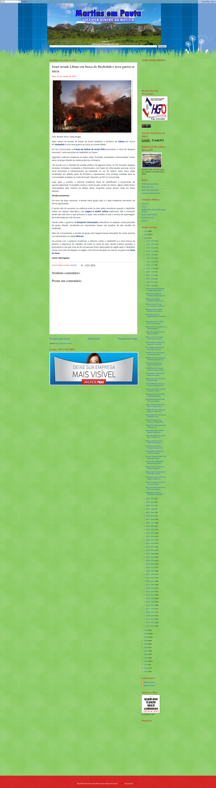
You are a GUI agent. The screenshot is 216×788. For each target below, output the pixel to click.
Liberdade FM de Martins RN (151, 193)
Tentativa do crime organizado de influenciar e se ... (156, 426)
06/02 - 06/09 (150, 554)
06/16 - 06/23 (150, 547)
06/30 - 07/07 (150, 540)
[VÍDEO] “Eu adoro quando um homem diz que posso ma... (155, 359)
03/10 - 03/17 (150, 595)
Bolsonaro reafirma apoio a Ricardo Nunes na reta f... (154, 310)
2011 (146, 671)
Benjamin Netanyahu (87, 222)
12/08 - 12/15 (150, 251)
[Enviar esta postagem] (81, 265)
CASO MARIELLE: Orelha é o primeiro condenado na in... (155, 385)
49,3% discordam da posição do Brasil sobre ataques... (155, 488)
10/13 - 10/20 (150, 279)
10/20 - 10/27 (150, 275)
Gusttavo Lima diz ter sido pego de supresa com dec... (155, 390)
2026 (146, 231)
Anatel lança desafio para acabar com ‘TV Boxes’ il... (155, 436)
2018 (146, 647)
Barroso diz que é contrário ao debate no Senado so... (155, 468)
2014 (146, 661)
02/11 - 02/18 (150, 609)
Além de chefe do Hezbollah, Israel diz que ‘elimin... (155, 462)
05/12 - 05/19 (150, 564)
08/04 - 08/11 (150, 523)
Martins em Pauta (149, 682)
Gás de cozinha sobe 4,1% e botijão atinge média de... (154, 442)
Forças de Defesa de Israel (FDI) (89, 149)
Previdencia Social (147, 218)
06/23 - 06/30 (150, 543)
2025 (146, 234)
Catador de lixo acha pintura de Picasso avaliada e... (155, 333)
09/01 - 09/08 (150, 509)
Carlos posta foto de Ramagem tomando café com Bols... (155, 289)
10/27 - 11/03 (150, 272)
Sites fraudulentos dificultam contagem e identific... (155, 452)
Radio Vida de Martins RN (150, 190)
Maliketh (121, 783)
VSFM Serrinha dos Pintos (150, 184)
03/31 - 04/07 (150, 585)
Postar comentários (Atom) (63, 343)
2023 (146, 630)
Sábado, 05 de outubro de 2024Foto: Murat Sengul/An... (156, 295)
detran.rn (144, 221)
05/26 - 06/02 (150, 557)
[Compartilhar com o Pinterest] (94, 265)
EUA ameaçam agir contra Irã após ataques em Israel (155, 348)
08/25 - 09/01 (150, 512)
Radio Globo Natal (147, 187)
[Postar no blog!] (88, 265)
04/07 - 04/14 (150, 581)
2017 (146, 651)
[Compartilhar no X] (90, 265)
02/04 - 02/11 (150, 612)
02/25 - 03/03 (150, 602)
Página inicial (94, 338)
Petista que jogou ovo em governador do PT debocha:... (155, 305)
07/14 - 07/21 (150, 533)
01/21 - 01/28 (150, 619)
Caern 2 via (145, 203)
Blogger (136, 783)
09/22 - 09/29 (150, 499)
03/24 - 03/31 (150, 588)
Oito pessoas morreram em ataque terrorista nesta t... (154, 364)
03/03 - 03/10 (150, 598)
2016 (146, 654)
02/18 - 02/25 (150, 605)
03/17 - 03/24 (150, 591)
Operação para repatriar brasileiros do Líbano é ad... (155, 300)
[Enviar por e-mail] (86, 265)
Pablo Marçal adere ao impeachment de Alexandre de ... (156, 316)
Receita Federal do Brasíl (149, 214)
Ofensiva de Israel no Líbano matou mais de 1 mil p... (154, 338)
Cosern (144, 207)
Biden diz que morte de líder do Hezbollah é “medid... (155, 473)
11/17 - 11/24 (150, 261)
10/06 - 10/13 (150, 282)
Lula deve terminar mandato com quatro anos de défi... (156, 457)
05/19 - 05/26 (150, 560)
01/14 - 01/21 (150, 622)
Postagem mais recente (60, 338)
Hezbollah (60, 144)
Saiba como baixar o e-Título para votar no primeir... (155, 322)
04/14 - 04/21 (150, 578)
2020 (146, 641)
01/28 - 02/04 (150, 615)
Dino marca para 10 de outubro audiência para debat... (155, 395)
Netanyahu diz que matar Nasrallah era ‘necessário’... (155, 493)
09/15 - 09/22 (150, 502)
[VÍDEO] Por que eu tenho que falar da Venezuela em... (155, 411)
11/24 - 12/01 (150, 258)
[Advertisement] (156, 758)
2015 (146, 658)
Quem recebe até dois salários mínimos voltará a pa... (155, 431)
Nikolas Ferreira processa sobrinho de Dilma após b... (155, 421)
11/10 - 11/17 (150, 265)
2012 (146, 668)
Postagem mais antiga (127, 338)
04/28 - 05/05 (150, 571)
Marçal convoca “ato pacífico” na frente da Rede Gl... (156, 328)
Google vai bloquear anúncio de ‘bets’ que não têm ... (155, 483)
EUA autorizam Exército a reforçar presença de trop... (155, 447)
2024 (146, 238)
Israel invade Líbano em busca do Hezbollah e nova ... (156, 416)
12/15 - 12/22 (150, 248)
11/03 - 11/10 (150, 268)
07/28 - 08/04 (150, 526)
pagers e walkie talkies (97, 211)
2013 (146, 665)
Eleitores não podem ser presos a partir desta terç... (156, 379)
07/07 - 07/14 (150, 536)
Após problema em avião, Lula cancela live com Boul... (155, 343)
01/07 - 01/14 (150, 626)
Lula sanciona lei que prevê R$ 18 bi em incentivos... (155, 400)
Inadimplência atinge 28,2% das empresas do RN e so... (155, 478)
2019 (146, 644)
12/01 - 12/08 (150, 255)
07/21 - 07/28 (150, 530)
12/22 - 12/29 (150, 244)
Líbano (121, 141)
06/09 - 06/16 (150, 550)
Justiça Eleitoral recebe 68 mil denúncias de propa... (155, 374)
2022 (146, 634)
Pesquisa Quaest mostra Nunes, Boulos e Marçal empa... (155, 405)
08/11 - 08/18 (150, 519)
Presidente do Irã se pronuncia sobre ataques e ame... (155, 354)
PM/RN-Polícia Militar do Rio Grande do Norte (154, 211)
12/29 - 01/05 (150, 241)
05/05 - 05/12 (150, 567)
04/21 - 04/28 (150, 574)
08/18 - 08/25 (150, 516)
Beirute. (80, 236)
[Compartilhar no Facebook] (92, 265)
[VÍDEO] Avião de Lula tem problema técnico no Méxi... (155, 369)
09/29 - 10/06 (150, 286)
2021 (146, 637)
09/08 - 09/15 (150, 505)
